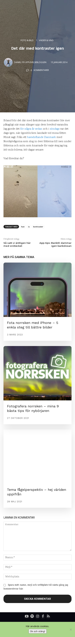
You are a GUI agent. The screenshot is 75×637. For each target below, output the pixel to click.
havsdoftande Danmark (41, 137)
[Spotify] (32, 617)
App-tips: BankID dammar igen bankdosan (55, 244)
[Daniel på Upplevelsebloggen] (9, 62)
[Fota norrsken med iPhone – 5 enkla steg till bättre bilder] (37, 290)
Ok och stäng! (37, 631)
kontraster (38, 226)
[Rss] (48, 617)
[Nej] (70, 629)
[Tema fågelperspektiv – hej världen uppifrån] (37, 456)
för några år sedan (31, 129)
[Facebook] (43, 617)
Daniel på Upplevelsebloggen (30, 62)
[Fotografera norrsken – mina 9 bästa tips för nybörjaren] (37, 373)
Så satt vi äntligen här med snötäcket (17, 244)
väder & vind (46, 40)
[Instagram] (37, 617)
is (29, 226)
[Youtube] (26, 617)
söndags (54, 129)
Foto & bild (27, 40)
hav (23, 226)
